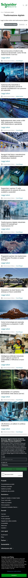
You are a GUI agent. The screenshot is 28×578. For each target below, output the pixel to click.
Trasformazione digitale (11, 24)
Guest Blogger (19, 60)
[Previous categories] (1, 25)
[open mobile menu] (26, 5)
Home (2, 12)
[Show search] (23, 5)
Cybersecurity (22, 24)
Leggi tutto (5, 58)
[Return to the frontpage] (8, 5)
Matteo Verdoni (19, 96)
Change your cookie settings (14, 571)
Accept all (14, 575)
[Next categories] (26, 25)
